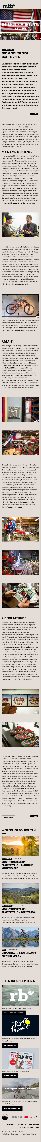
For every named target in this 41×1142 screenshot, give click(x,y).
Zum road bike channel (14, 1013)
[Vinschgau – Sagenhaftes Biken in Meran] (20, 937)
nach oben (8, 817)
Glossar (22, 1125)
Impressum (15, 1134)
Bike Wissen (34, 1125)
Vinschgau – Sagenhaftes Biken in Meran (19, 954)
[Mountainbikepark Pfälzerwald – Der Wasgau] (20, 893)
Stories (10, 1125)
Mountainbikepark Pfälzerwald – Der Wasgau (19, 910)
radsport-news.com (12, 1108)
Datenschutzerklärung (28, 1134)
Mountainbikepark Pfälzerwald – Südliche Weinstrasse (17, 865)
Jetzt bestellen (10, 1045)
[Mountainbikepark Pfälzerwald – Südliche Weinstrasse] (20, 846)
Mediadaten (6, 1134)
